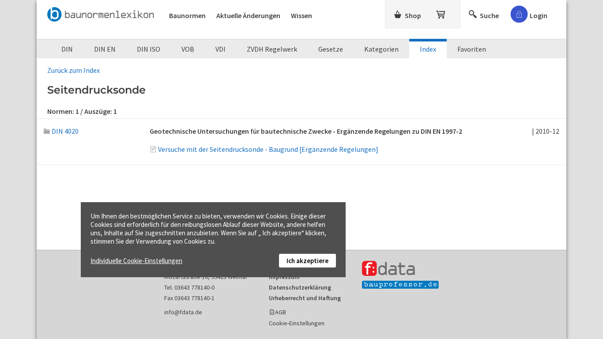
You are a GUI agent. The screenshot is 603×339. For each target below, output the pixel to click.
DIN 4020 (65, 131)
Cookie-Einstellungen (296, 323)
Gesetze (330, 49)
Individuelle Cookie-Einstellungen (136, 260)
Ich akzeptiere (307, 260)
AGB (280, 312)
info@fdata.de (183, 312)
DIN (67, 49)
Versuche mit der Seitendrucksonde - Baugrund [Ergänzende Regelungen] (268, 149)
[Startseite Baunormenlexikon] (103, 13)
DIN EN (105, 49)
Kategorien (381, 49)
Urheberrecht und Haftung (305, 298)
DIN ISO (148, 49)
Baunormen (187, 15)
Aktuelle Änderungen (248, 15)
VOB (187, 49)
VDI (220, 49)
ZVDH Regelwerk (272, 49)
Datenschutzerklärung (300, 287)
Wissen (301, 15)
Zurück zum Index (73, 70)
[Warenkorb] (441, 13)
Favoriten (471, 49)
